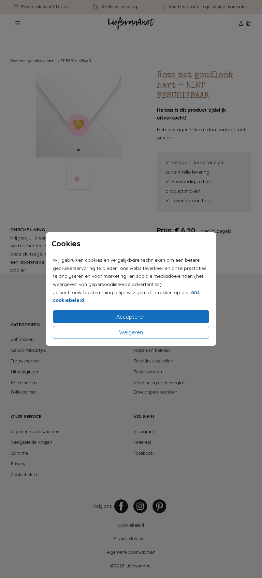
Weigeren (131, 332)
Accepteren (131, 316)
